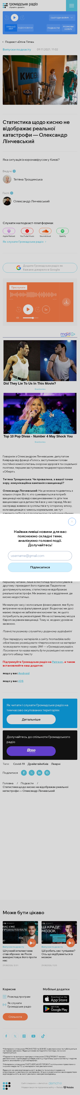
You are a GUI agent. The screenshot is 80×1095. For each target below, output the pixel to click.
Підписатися (40, 567)
